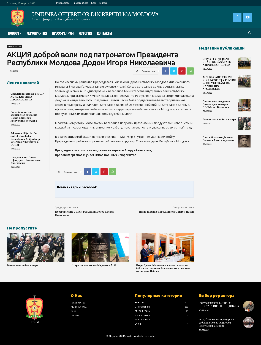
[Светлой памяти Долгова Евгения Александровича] (244, 141)
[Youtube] (247, 17)
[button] (250, 33)
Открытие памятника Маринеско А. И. (94, 265)
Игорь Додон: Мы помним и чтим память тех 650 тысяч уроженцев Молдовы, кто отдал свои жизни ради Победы (163, 268)
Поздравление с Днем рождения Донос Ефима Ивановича (84, 213)
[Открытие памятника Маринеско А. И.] (100, 247)
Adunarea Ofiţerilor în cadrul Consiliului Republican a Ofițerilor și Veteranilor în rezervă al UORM (25, 139)
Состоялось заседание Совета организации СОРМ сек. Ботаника (216, 104)
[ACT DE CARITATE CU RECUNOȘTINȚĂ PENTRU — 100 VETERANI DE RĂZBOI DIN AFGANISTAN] (244, 81)
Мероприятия (14, 46)
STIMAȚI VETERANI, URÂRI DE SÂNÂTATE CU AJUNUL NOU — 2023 (219, 62)
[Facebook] (237, 17)
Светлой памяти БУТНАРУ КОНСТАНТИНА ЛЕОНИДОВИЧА (27, 96)
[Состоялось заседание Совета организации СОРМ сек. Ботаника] (244, 105)
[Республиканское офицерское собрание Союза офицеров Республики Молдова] (248, 322)
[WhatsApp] (190, 71)
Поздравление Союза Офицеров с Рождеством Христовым (25, 160)
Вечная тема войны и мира (22, 265)
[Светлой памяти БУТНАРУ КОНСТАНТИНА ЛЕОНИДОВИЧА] (248, 306)
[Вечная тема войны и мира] (35, 247)
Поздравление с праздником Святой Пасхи (166, 211)
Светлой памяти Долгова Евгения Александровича (218, 138)
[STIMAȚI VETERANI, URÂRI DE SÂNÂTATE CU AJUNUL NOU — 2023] (244, 63)
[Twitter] (173, 71)
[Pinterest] (182, 71)
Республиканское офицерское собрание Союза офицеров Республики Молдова (23, 116)
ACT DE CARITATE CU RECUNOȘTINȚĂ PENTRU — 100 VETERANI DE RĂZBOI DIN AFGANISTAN (219, 83)
